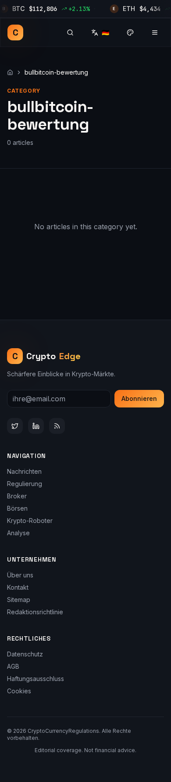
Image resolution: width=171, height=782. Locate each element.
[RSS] (57, 426)
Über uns (20, 575)
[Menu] (155, 32)
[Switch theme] (130, 32)
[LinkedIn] (36, 426)
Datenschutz (25, 654)
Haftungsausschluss (35, 678)
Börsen (17, 508)
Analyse (18, 533)
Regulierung (24, 483)
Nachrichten (24, 471)
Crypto (46, 356)
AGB (13, 666)
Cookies (19, 691)
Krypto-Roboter (30, 520)
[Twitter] (15, 426)
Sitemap (18, 599)
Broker (17, 496)
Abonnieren (139, 398)
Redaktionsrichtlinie (35, 612)
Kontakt (17, 587)
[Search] (70, 32)
